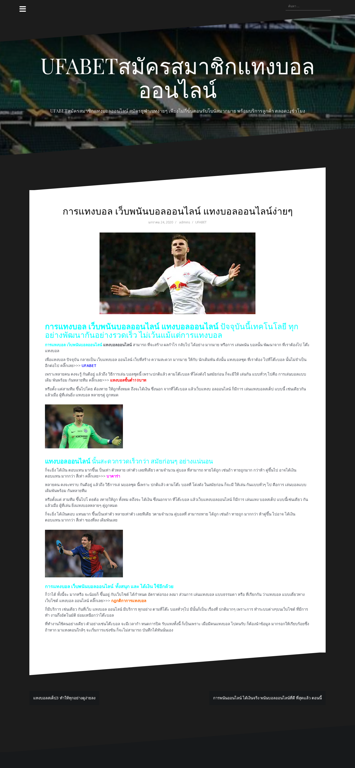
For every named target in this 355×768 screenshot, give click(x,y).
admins (184, 222)
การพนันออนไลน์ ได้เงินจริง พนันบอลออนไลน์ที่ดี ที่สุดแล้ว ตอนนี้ (267, 697)
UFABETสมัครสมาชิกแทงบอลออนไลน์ (178, 77)
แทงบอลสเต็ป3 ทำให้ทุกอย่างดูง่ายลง (64, 697)
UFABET (201, 222)
